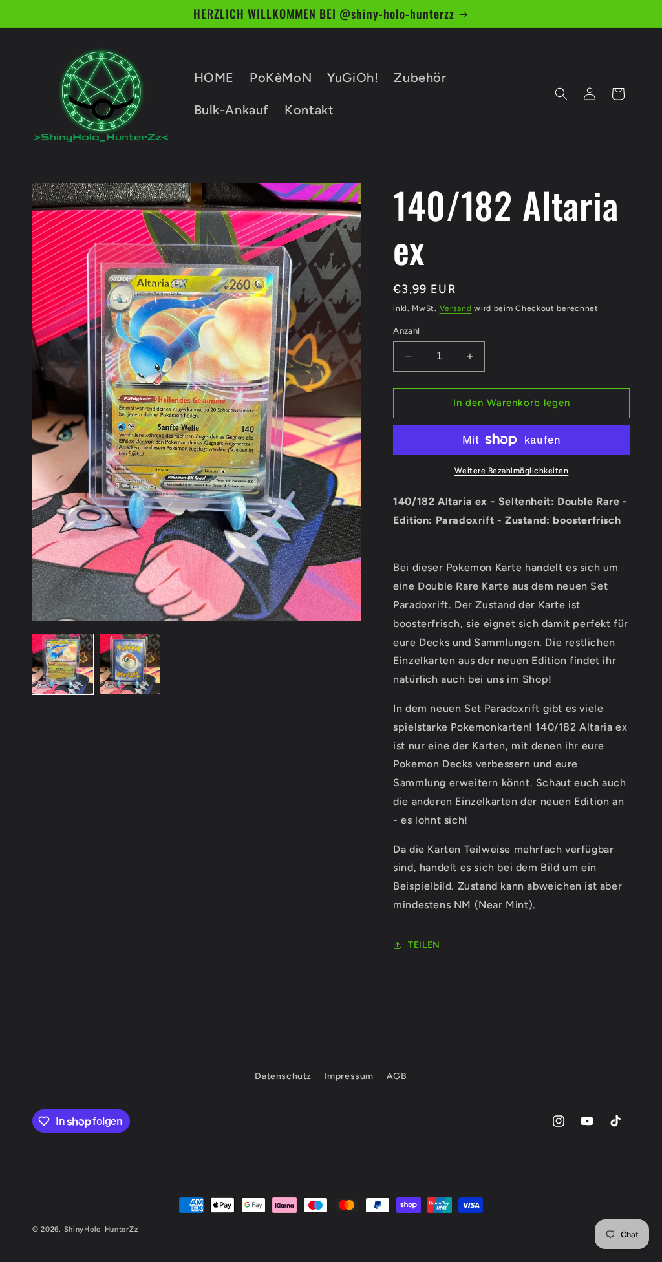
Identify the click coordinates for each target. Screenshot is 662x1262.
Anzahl (406, 331)
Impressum (349, 1076)
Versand (456, 308)
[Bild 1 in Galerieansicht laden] (62, 664)
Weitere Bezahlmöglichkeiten (511, 470)
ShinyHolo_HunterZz (101, 1229)
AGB (397, 1076)
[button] (561, 94)
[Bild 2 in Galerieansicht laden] (130, 664)
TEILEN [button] (424, 944)
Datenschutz (283, 1076)
